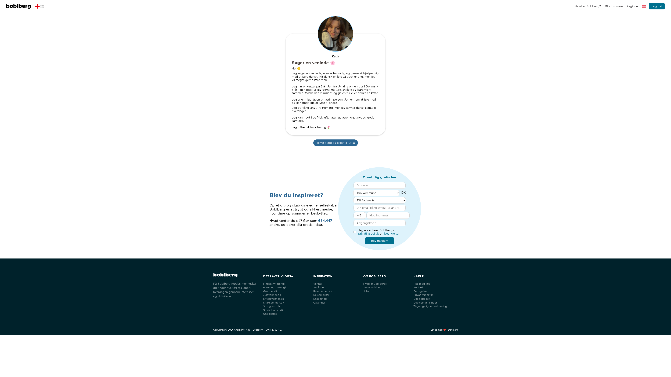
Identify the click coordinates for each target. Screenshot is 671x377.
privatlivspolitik (368, 233)
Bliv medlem (379, 240)
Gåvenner (319, 302)
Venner (317, 283)
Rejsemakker (321, 294)
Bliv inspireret (614, 6)
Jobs (366, 291)
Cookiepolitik (421, 298)
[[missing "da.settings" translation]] (644, 6)
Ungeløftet (270, 313)
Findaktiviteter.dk (274, 283)
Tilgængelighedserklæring (430, 306)
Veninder (319, 287)
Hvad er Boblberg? (588, 6)
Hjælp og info (421, 283)
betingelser (391, 233)
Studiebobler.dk (273, 310)
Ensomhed (320, 298)
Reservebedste (322, 291)
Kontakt (418, 287)
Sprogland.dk (271, 306)
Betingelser (420, 291)
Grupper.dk (270, 291)
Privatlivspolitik (423, 294)
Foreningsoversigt (274, 287)
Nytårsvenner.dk (273, 298)
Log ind (656, 6)
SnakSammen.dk (273, 302)
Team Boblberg (373, 287)
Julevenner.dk (272, 294)
